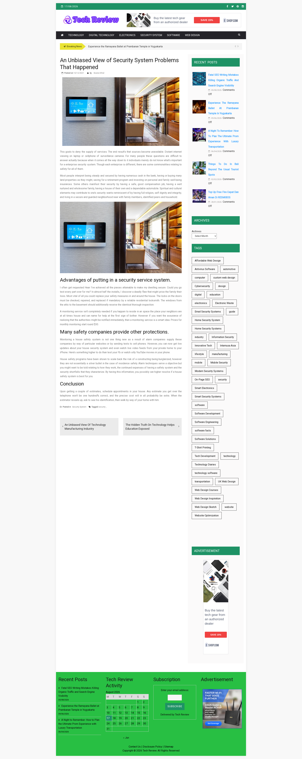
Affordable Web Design (208, 260)
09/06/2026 (216, 118)
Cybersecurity (202, 286)
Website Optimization (207, 515)
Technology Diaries (205, 464)
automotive (229, 269)
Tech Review (182, 714)
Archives (196, 231)
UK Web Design (226, 481)
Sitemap (168, 746)
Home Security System (207, 320)
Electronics (127, 35)
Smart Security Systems (208, 396)
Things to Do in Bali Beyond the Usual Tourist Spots (223, 169)
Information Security (223, 337)
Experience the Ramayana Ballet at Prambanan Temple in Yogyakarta (223, 108)
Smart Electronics (204, 388)
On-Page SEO (202, 379)
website (229, 507)
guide (232, 311)
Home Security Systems (208, 328)
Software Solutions (205, 439)
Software (173, 35)
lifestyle (199, 354)
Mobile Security (219, 362)
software (200, 405)
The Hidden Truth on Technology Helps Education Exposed (150, 426)
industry (199, 337)
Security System (151, 35)
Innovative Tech (203, 345)
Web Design (192, 35)
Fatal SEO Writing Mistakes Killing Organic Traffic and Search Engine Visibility (223, 80)
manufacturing (219, 354)
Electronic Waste (224, 303)
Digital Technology (101, 35)
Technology (76, 35)
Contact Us (135, 746)
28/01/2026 (216, 202)
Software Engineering (206, 422)
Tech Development (205, 456)
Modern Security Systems (209, 371)
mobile (198, 362)
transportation (202, 481)
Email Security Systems (208, 311)
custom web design (224, 277)
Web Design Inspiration (208, 498)
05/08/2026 (216, 90)
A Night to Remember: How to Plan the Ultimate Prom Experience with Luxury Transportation (78, 723)
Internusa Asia (228, 345)
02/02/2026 (216, 179)
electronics (201, 303)
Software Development (207, 413)
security (102, 407)
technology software (206, 473)
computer (200, 277)
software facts (203, 430)
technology (230, 456)
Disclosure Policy (152, 746)
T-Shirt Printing (203, 447)
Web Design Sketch (205, 507)
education (215, 294)
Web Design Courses (206, 490)
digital (198, 294)
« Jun (126, 737)
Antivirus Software (205, 269)
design (222, 286)
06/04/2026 (216, 151)
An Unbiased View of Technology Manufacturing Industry (85, 426)
